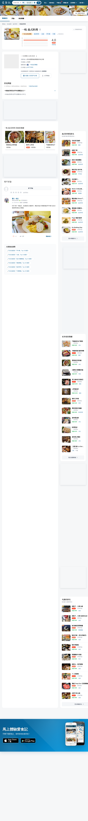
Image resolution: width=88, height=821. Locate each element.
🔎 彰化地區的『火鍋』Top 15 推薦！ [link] (17, 254)
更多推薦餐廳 (72, 457)
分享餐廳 (47, 75)
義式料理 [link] (36, 34)
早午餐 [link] (48, 34)
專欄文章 (65, 2)
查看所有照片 (81, 13)
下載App (58, 2)
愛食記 (4, 24)
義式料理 (15, 24)
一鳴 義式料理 (30, 29)
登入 (45, 2)
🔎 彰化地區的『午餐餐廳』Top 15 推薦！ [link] (18, 271)
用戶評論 (7, 181)
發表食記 (51, 2)
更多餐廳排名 (72, 238)
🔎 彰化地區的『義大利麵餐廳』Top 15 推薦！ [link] (20, 258)
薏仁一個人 (15, 198)
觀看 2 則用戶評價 (31, 75)
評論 (13, 18)
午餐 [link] (54, 34)
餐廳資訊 (5, 18)
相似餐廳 (21, 18)
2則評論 (54, 44)
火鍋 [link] (43, 34)
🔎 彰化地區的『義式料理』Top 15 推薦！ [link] (18, 267)
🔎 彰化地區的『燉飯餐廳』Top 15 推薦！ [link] (18, 263)
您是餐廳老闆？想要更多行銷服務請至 (33, 71)
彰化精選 (9, 24)
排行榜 (81, 2)
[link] (79, 145)
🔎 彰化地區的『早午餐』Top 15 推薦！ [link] (18, 250)
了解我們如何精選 (33, 86)
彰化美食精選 (27, 34)
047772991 (30, 67)
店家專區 (72, 2)
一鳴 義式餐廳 (33, 64)
